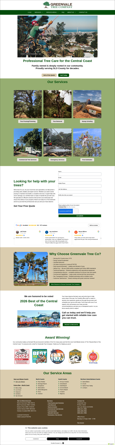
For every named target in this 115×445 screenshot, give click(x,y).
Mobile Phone (61, 183)
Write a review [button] (94, 225)
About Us (70, 12)
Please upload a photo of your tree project (68, 205)
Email (59, 177)
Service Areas (51, 12)
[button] (101, 238)
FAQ (63, 12)
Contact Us (83, 12)
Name (59, 171)
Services (38, 12)
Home (30, 12)
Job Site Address (62, 189)
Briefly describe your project (65, 195)
